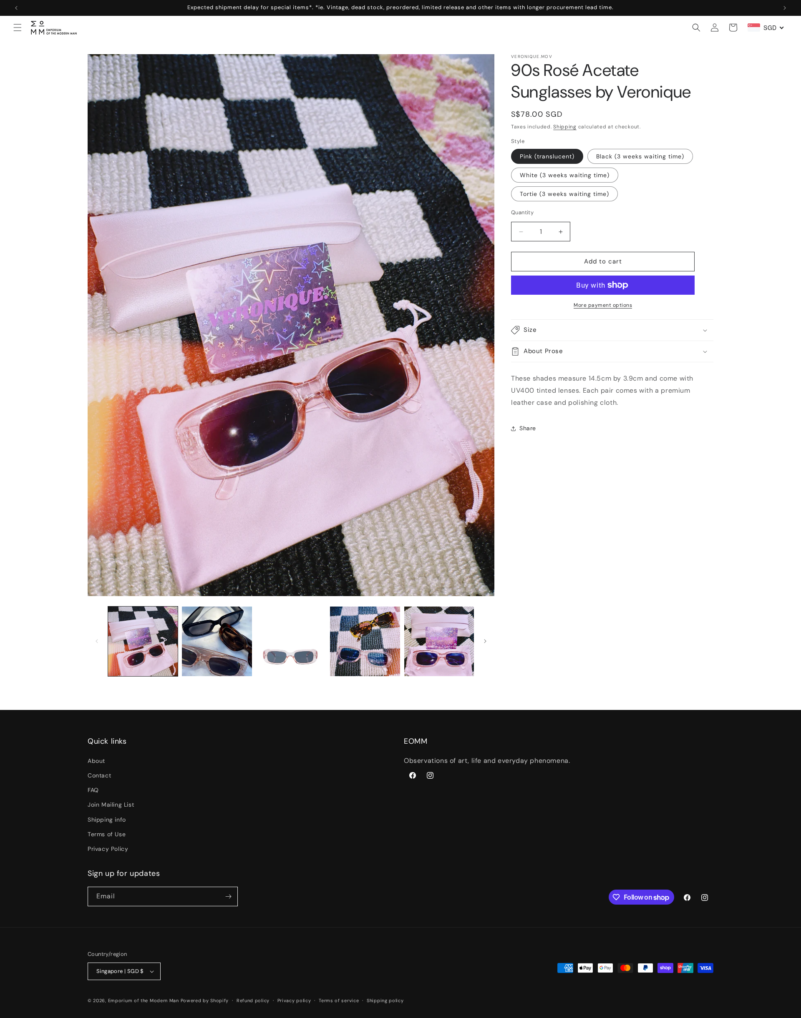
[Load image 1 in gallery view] (143, 641)
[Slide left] (97, 641)
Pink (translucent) (547, 156)
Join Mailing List (111, 804)
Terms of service (339, 1000)
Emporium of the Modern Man (143, 1000)
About (96, 760)
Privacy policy (294, 1000)
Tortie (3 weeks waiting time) (564, 194)
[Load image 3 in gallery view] (291, 641)
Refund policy (253, 1000)
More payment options (603, 305)
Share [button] (527, 428)
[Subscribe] (228, 896)
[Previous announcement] (16, 8)
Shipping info (107, 819)
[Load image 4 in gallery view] (365, 641)
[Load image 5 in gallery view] (439, 641)
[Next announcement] (785, 8)
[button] (17, 27)
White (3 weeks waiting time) (565, 175)
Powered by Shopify (205, 1000)
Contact (99, 775)
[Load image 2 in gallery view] (217, 641)
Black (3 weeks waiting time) (640, 156)
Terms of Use (107, 833)
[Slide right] (485, 641)
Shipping (565, 126)
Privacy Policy (108, 849)
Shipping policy (385, 1000)
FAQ (93, 790)
